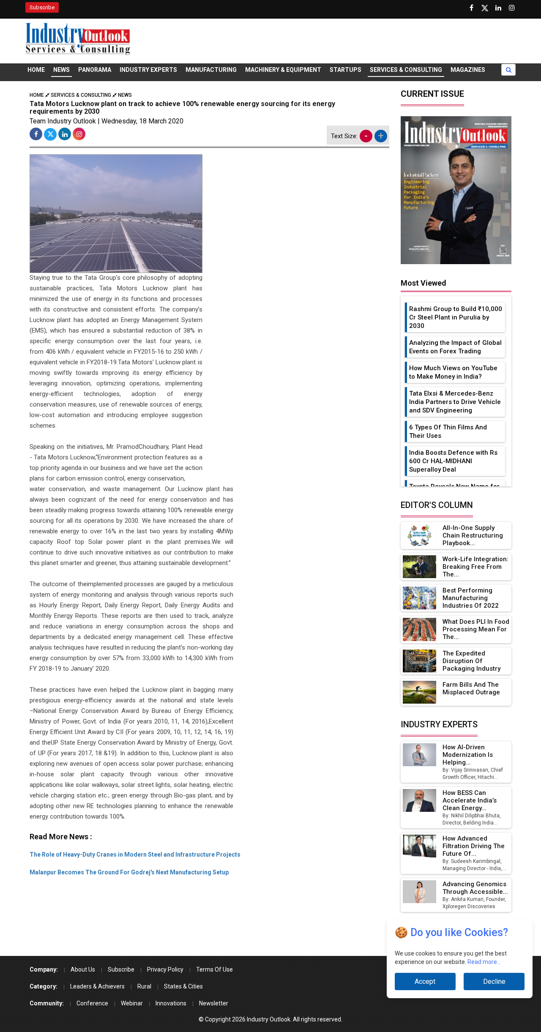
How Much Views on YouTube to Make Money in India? (453, 372)
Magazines (468, 69)
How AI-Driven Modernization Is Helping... (468, 754)
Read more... (484, 961)
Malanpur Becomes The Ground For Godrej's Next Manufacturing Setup (129, 872)
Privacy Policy (165, 969)
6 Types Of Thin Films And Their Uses (448, 431)
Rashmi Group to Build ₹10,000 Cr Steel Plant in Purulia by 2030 (455, 317)
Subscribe (42, 7)
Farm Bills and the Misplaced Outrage (471, 688)
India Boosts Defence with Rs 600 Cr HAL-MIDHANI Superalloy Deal (453, 461)
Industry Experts (148, 69)
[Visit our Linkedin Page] (498, 8)
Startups (345, 69)
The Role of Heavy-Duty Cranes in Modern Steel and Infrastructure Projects (135, 854)
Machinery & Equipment (283, 69)
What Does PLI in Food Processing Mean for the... (476, 629)
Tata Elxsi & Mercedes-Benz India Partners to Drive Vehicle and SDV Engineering (455, 402)
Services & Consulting (406, 69)
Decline (494, 981)
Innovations (171, 1003)
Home (36, 69)
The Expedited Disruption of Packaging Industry (471, 661)
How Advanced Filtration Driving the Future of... (474, 846)
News (61, 69)
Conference (92, 1003)
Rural (144, 986)
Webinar (132, 1003)
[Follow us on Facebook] (471, 8)
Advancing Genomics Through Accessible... (475, 887)
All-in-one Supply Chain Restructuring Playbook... (473, 535)
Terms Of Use (214, 969)
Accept (425, 981)
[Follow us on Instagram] (512, 8)
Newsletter (213, 1003)
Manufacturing (211, 69)
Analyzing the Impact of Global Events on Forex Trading (455, 347)
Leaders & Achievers (97, 986)
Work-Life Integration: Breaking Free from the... (475, 566)
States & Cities (183, 986)
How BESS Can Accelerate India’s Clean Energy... (470, 800)
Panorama (94, 69)
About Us (83, 969)
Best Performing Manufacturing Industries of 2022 (471, 598)
